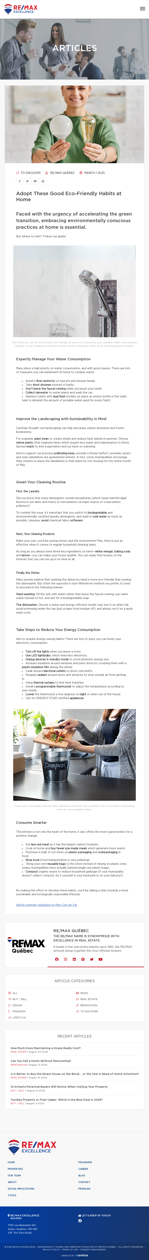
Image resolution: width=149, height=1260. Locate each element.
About (12, 1182)
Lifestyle (19, 1017)
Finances (19, 1011)
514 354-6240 (23, 1233)
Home (11, 1162)
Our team (14, 1175)
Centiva (81, 1255)
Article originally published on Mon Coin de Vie (46, 905)
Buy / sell (19, 999)
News (84, 993)
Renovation (88, 1005)
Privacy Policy (51, 1250)
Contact (84, 1182)
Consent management (93, 1250)
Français (84, 1189)
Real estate (89, 999)
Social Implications (21, 1189)
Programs (85, 1162)
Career (83, 1169)
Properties (15, 1169)
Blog (81, 1175)
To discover (30, 173)
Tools (12, 1195)
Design (17, 1005)
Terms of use (70, 1250)
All (15, 993)
